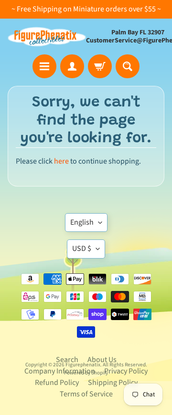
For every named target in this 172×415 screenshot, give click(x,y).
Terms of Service (86, 394)
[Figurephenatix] (47, 36)
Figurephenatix (82, 364)
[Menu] (44, 66)
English (82, 222)
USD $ (81, 248)
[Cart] (100, 66)
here (61, 161)
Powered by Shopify (86, 372)
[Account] (72, 66)
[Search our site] (128, 66)
